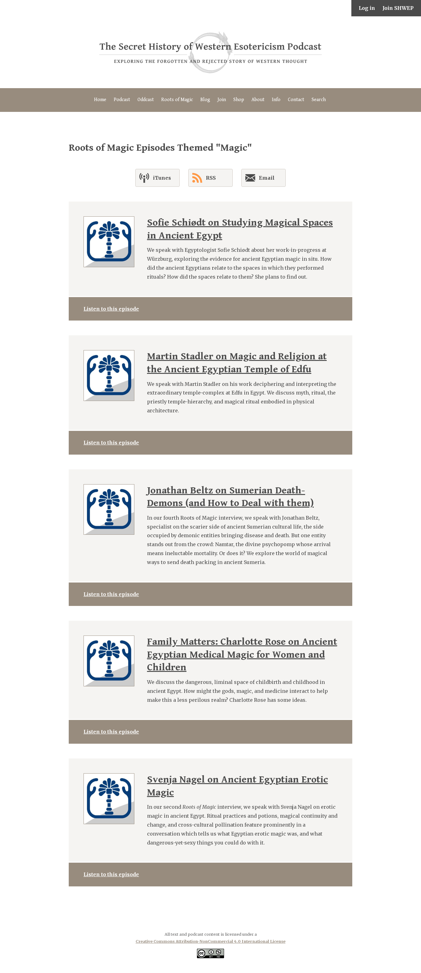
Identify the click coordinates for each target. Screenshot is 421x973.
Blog (205, 100)
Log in (367, 8)
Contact (296, 100)
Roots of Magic (177, 100)
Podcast (122, 100)
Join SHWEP (398, 8)
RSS (211, 178)
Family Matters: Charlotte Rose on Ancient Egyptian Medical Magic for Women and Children (242, 654)
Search (319, 100)
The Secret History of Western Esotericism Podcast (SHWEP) (210, 52)
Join (222, 100)
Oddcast (145, 100)
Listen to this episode (111, 309)
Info (276, 100)
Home (100, 100)
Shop (238, 100)
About (257, 100)
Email (267, 178)
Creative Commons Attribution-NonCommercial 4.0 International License (210, 941)
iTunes (162, 178)
